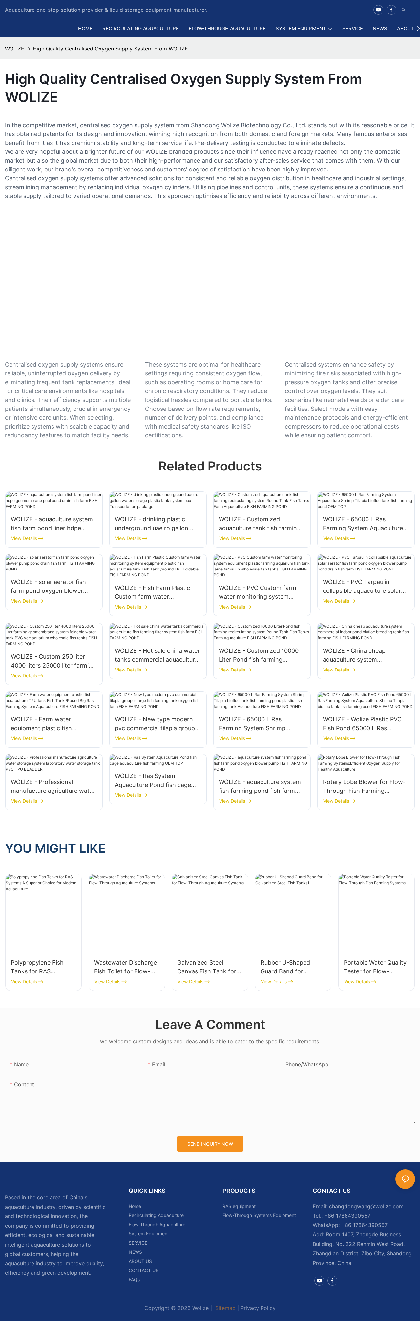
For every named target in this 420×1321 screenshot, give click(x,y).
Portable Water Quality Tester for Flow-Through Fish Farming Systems (375, 967)
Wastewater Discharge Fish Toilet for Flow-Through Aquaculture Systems (125, 967)
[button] (418, 28)
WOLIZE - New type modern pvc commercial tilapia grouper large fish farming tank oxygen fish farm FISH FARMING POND (157, 724)
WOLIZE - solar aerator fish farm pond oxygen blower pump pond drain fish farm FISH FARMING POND (48, 586)
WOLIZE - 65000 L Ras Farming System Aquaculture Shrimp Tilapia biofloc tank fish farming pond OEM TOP (366, 524)
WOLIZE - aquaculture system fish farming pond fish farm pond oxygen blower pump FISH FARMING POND (260, 786)
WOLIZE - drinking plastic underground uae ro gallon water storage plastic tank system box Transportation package (153, 524)
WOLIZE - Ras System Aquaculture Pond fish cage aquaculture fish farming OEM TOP (156, 780)
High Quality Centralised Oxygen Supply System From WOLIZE (110, 48)
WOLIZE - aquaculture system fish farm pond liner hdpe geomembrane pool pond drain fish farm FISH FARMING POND (54, 524)
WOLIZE (14, 48)
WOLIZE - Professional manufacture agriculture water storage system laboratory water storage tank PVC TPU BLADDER (53, 786)
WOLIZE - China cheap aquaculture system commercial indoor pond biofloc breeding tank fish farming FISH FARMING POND (364, 655)
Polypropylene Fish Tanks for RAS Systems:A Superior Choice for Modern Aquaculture (38, 967)
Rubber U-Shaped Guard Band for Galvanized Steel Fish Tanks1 (290, 967)
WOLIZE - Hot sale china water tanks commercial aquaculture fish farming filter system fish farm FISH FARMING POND (157, 655)
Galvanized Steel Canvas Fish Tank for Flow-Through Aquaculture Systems (206, 967)
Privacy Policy (258, 1308)
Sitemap (225, 1308)
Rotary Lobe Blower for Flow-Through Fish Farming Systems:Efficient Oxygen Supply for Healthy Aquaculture (364, 786)
